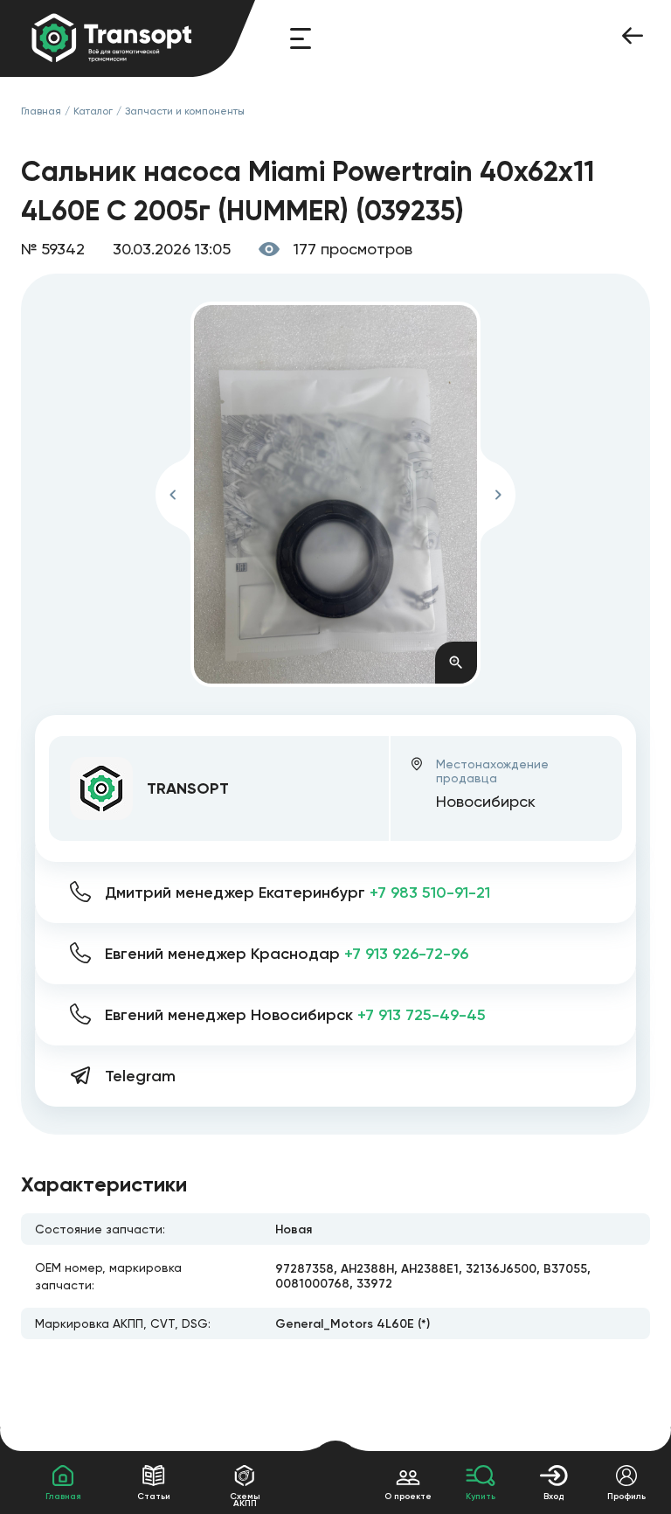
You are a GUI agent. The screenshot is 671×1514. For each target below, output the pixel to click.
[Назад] (632, 38)
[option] (336, 494)
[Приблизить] (456, 663)
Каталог (93, 111)
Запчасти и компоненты (185, 111)
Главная (41, 111)
